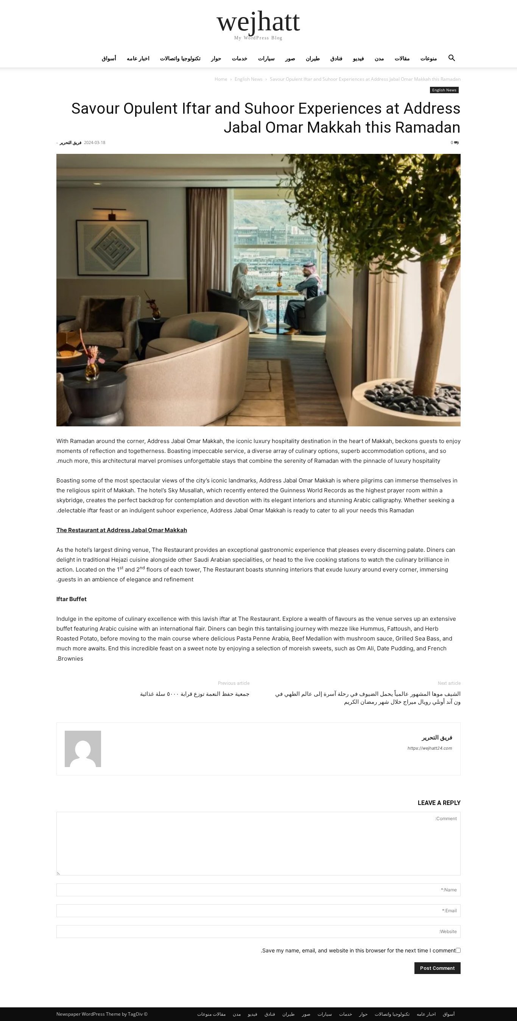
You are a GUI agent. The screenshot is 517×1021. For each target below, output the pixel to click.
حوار (216, 58)
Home (221, 79)
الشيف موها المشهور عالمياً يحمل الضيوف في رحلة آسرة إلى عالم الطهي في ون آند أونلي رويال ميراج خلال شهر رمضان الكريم (368, 698)
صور (290, 58)
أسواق (109, 58)
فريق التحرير (70, 142)
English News (249, 79)
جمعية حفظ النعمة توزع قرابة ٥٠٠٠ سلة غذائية (194, 694)
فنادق (336, 58)
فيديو (358, 58)
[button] (451, 59)
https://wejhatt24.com (430, 748)
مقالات (402, 58)
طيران (313, 58)
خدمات (240, 58)
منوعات (428, 58)
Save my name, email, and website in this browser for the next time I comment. (358, 950)
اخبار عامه (138, 58)
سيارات (266, 58)
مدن (379, 58)
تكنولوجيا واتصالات (180, 58)
